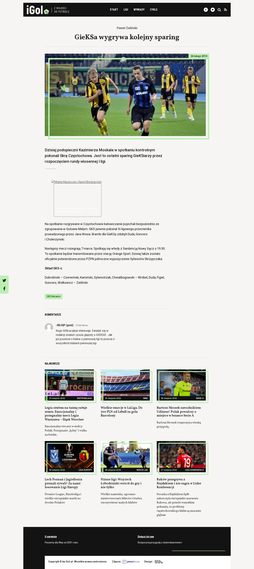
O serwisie (51, 536)
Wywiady (139, 9)
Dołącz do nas (146, 536)
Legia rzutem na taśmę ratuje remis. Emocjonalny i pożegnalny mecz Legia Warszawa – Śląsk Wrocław (66, 414)
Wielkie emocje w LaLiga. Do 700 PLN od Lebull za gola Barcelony (122, 412)
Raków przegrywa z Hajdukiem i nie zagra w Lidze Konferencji (179, 483)
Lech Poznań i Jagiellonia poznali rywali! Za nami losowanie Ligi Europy (63, 483)
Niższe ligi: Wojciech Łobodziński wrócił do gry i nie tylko (121, 483)
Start (114, 9)
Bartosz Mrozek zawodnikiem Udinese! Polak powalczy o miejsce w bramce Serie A (179, 412)
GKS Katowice (53, 296)
